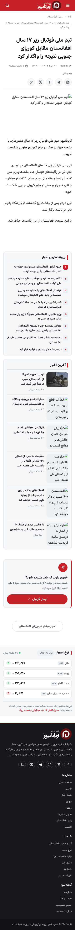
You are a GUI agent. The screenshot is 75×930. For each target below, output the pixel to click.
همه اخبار (66, 795)
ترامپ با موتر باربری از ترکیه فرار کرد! (40, 349)
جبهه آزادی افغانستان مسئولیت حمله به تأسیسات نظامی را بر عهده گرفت (37, 269)
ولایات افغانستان (63, 856)
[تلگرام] (40, 764)
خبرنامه (68, 869)
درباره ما (68, 892)
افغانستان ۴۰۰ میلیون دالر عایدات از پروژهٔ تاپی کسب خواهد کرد (31, 495)
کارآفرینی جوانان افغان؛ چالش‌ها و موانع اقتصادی (29, 430)
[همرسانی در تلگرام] (58, 82)
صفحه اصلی (65, 782)
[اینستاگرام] (49, 764)
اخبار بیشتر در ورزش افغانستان (37, 626)
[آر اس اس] (22, 764)
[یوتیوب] (31, 764)
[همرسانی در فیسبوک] (49, 82)
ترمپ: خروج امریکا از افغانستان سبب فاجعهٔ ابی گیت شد (32, 379)
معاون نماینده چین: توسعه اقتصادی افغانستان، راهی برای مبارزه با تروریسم (38, 328)
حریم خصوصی (64, 905)
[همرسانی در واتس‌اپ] (68, 82)
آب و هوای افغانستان (60, 844)
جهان (69, 801)
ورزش (69, 808)
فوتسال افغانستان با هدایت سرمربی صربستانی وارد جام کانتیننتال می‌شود (39, 292)
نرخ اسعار (67, 850)
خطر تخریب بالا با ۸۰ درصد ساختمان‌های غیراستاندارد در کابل (37, 304)
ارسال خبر (66, 863)
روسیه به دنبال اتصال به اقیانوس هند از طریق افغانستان (34, 340)
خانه (70, 17)
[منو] (68, 5)
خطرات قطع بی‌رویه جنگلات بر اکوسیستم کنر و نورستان (28, 401)
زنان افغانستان (64, 821)
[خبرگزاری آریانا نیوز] (49, 5)
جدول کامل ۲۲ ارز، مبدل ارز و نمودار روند (39, 710)
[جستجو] (7, 5)
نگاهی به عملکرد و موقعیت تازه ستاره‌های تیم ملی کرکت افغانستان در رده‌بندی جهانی (34, 281)
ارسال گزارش (39, 599)
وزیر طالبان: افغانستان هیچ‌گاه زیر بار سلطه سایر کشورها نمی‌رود (35, 316)
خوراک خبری (65, 876)
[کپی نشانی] (31, 82)
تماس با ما (66, 899)
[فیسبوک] (68, 764)
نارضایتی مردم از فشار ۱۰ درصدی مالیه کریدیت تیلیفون (27, 527)
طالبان (68, 789)
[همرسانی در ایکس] (40, 82)
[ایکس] (58, 764)
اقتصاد (68, 827)
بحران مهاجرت (64, 814)
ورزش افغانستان (55, 17)
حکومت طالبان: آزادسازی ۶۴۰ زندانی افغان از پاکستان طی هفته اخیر (29, 461)
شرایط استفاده (64, 911)
